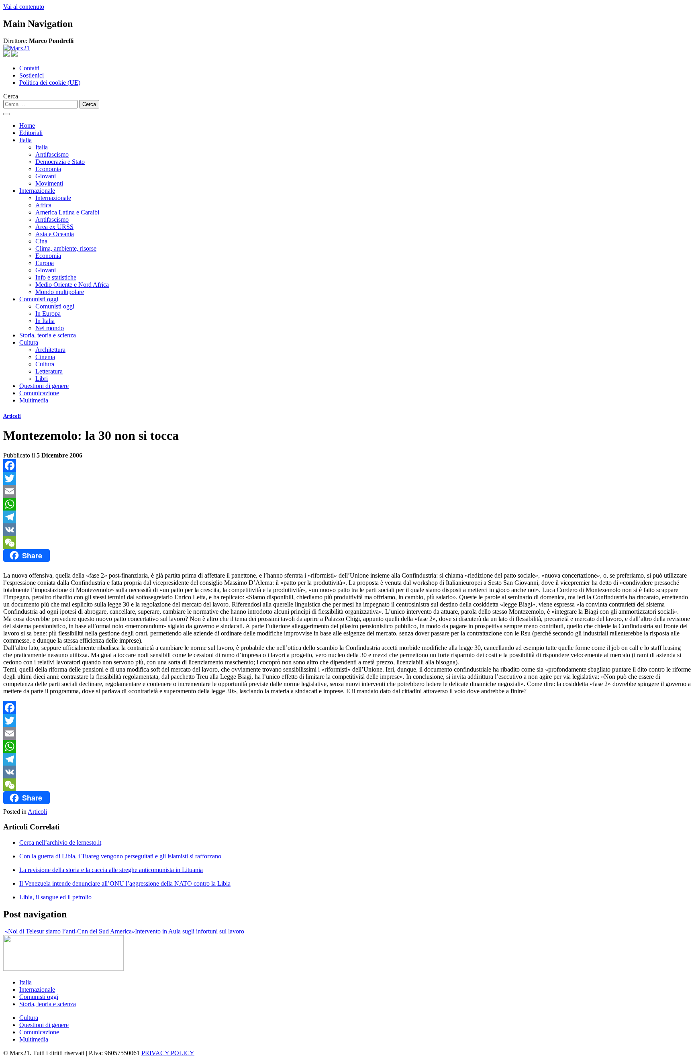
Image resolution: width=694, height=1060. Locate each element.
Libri (41, 378)
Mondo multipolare (59, 291)
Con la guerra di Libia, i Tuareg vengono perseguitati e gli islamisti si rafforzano (120, 856)
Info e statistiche (55, 277)
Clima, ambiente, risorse (65, 248)
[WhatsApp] (347, 504)
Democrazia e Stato (60, 161)
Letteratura (49, 371)
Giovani (45, 176)
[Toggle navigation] (6, 114)
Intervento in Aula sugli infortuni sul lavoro (190, 931)
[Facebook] (347, 465)
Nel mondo (49, 328)
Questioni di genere (44, 385)
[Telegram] (347, 517)
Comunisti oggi (38, 299)
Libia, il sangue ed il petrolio (55, 897)
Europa (44, 262)
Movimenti (49, 183)
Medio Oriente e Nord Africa (72, 284)
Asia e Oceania (54, 234)
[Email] (347, 491)
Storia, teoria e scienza (47, 335)
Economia (48, 168)
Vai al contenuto (23, 6)
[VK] (347, 529)
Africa (43, 205)
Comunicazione (39, 393)
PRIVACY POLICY (167, 1053)
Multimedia (33, 400)
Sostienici (31, 75)
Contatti (29, 68)
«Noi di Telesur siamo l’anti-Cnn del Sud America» (69, 931)
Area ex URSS (54, 226)
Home (27, 125)
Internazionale (37, 190)
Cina (41, 241)
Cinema (45, 356)
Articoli (12, 416)
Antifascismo (52, 154)
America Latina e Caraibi (67, 212)
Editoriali (31, 132)
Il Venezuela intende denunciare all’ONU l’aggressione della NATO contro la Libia (125, 883)
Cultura (28, 342)
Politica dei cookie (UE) (49, 82)
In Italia (45, 320)
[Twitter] (347, 478)
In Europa (48, 313)
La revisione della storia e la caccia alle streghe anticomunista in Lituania (111, 869)
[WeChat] (347, 542)
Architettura (50, 349)
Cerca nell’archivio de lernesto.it (60, 842)
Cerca (10, 96)
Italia (25, 140)
